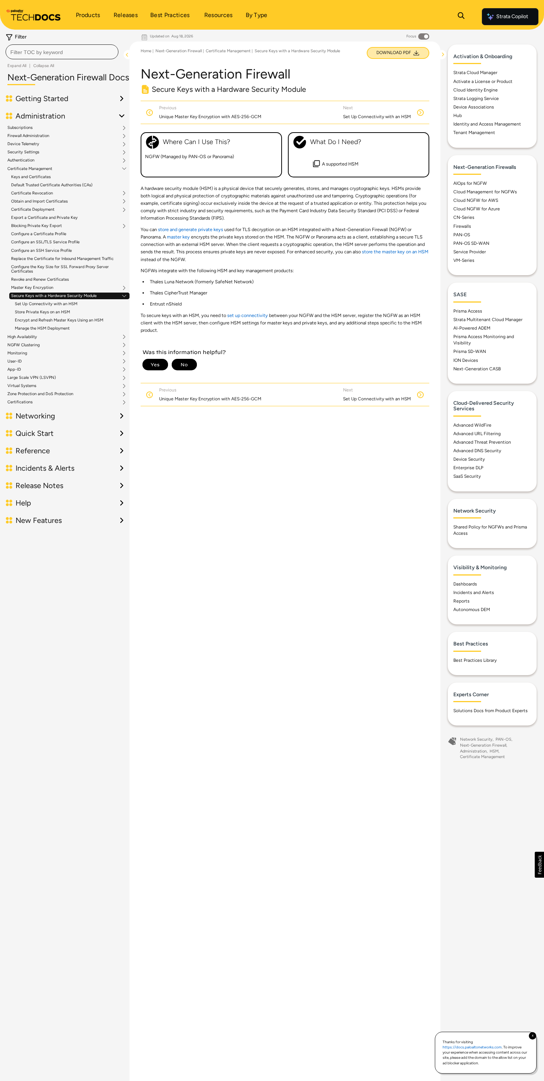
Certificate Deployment (32, 209)
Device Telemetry (23, 144)
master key (178, 237)
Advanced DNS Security (477, 450)
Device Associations (473, 107)
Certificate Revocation (32, 193)
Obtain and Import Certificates (39, 201)
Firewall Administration (28, 136)
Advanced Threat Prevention (482, 442)
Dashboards (465, 584)
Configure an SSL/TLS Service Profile (45, 242)
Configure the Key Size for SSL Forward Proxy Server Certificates (60, 269)
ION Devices (465, 360)
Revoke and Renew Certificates (40, 279)
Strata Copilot (512, 16)
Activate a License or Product (483, 81)
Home (146, 51)
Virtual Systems (21, 386)
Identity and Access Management (487, 124)
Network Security (476, 739)
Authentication (20, 160)
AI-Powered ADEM (471, 328)
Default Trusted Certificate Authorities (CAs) (52, 185)
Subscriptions (20, 128)
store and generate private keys (190, 229)
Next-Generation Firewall (178, 51)
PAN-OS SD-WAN (471, 243)
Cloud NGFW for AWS (475, 200)
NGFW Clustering (23, 345)
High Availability (22, 337)
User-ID (14, 361)
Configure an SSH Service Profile (41, 250)
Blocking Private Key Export (36, 226)
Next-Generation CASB (477, 368)
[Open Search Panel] (461, 16)
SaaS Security (467, 476)
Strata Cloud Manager (475, 72)
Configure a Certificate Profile (38, 233)
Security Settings (23, 152)
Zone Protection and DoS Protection (40, 394)
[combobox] (62, 51)
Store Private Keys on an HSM (42, 312)
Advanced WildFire (472, 425)
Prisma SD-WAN (469, 351)
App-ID (14, 369)
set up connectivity (247, 315)
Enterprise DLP (468, 467)
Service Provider (469, 251)
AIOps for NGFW (470, 183)
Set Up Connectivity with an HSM (46, 303)
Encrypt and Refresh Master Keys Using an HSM (59, 320)
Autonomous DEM (471, 609)
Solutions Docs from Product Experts (490, 710)
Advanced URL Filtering (477, 433)
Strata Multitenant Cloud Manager (488, 319)
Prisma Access (467, 311)
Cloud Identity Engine (475, 90)
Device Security (469, 459)
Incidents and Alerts (473, 592)
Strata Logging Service (476, 98)
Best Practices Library (475, 660)
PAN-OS (461, 234)
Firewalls (462, 226)
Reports (461, 601)
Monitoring (17, 353)
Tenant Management (474, 132)
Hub (457, 115)
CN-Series (463, 217)
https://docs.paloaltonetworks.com (472, 1047)
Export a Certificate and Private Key (44, 217)
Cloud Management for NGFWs (485, 191)
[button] (539, 865)
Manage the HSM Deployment (42, 328)
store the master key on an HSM (395, 251)
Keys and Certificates (31, 176)
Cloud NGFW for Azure (476, 208)
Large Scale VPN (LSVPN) (31, 378)
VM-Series (463, 260)
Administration (473, 751)
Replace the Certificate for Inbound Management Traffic (62, 258)
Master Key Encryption (32, 288)
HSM (494, 751)
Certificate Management (29, 169)
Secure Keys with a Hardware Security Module (54, 296)
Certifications (20, 402)
